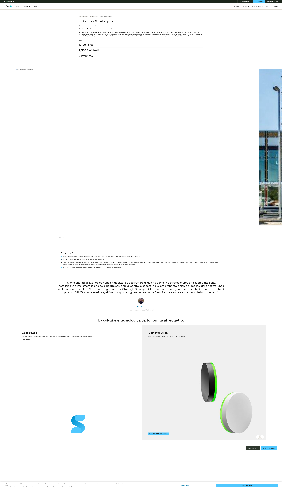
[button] (258, 437)
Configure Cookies (185, 485)
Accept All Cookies (247, 485)
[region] (141, 485)
